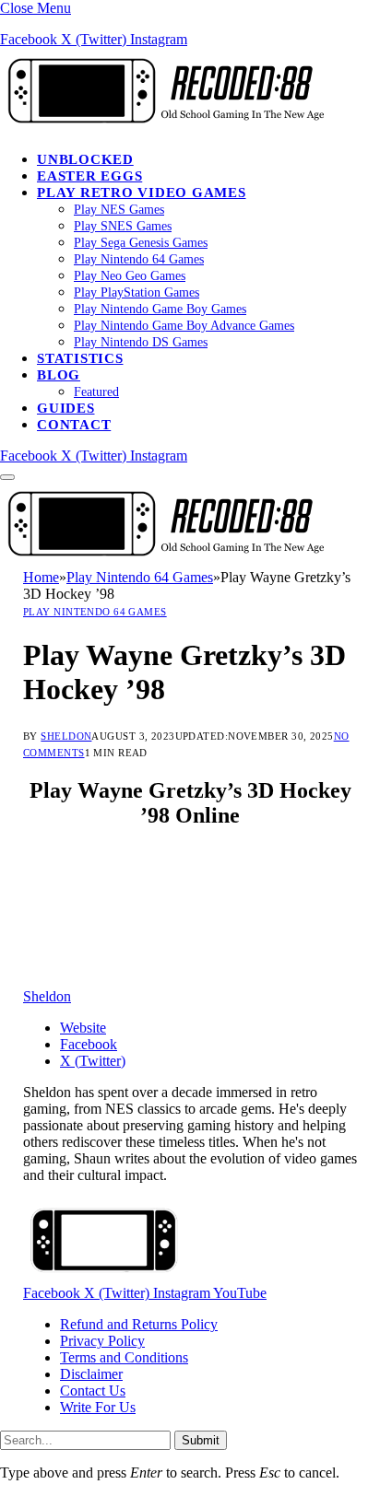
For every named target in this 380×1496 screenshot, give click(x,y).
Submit (201, 1440)
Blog (58, 375)
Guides (66, 408)
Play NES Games (119, 209)
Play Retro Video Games (141, 192)
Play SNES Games (123, 226)
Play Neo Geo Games (129, 276)
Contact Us (92, 1390)
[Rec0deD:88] (162, 127)
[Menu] (7, 477)
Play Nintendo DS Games (141, 342)
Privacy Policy (102, 1341)
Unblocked (85, 159)
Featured (96, 392)
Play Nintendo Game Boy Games (160, 309)
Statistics (80, 358)
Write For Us (98, 1407)
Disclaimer (91, 1374)
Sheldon (66, 736)
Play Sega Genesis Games (141, 243)
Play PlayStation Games (136, 292)
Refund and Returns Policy (139, 1324)
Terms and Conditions (124, 1357)
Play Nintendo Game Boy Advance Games (184, 326)
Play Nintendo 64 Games (139, 259)
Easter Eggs (89, 176)
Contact (74, 424)
